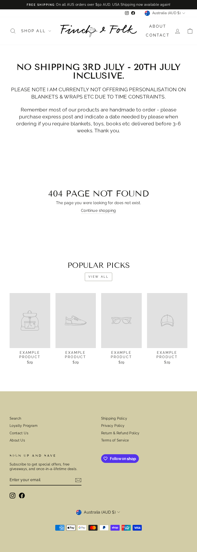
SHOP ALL (34, 31)
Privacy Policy (113, 426)
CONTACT (157, 35)
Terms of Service (115, 440)
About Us (17, 440)
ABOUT (157, 26)
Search (15, 418)
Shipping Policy (114, 418)
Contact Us (19, 433)
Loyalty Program (23, 426)
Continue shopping (98, 210)
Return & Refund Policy (120, 433)
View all (98, 276)
